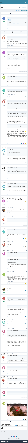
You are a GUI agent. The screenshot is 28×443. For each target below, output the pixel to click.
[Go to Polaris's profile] (3, 331)
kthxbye (4, 74)
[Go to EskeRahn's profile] (3, 219)
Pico (4, 241)
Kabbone (4, 250)
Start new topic (17, 10)
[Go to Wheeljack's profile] (3, 289)
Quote (9, 47)
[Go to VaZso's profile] (3, 231)
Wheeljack (3, 286)
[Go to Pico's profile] (3, 244)
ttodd (4, 50)
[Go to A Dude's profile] (3, 90)
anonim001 (4, 15)
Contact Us (14, 437)
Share (20, 7)
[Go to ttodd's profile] (3, 52)
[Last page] (19, 13)
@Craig (17, 23)
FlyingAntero (15, 17)
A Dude (4, 87)
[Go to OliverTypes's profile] (3, 322)
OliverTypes (4, 319)
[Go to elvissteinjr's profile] (3, 210)
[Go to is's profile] (3, 274)
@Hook (14, 23)
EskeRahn (3, 216)
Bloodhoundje (4, 99)
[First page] (1, 13)
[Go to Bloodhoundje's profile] (3, 101)
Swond (4, 35)
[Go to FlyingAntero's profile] (3, 201)
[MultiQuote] (7, 28)
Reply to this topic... (7, 428)
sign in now (16, 425)
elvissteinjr (4, 207)
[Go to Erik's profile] (2, 7)
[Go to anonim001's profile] (3, 18)
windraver (3, 400)
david (14, 167)
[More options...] (26, 15)
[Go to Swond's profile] (3, 38)
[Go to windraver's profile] (3, 403)
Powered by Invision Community (14, 439)
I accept (25, 441)
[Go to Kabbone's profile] (3, 253)
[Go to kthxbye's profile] (3, 77)
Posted (10, 35)
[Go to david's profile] (3, 150)
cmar (14, 183)
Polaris (4, 328)
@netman (9, 19)
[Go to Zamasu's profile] (3, 298)
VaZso (4, 227)
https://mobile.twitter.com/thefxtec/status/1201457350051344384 (14, 199)
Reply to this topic (24, 10)
